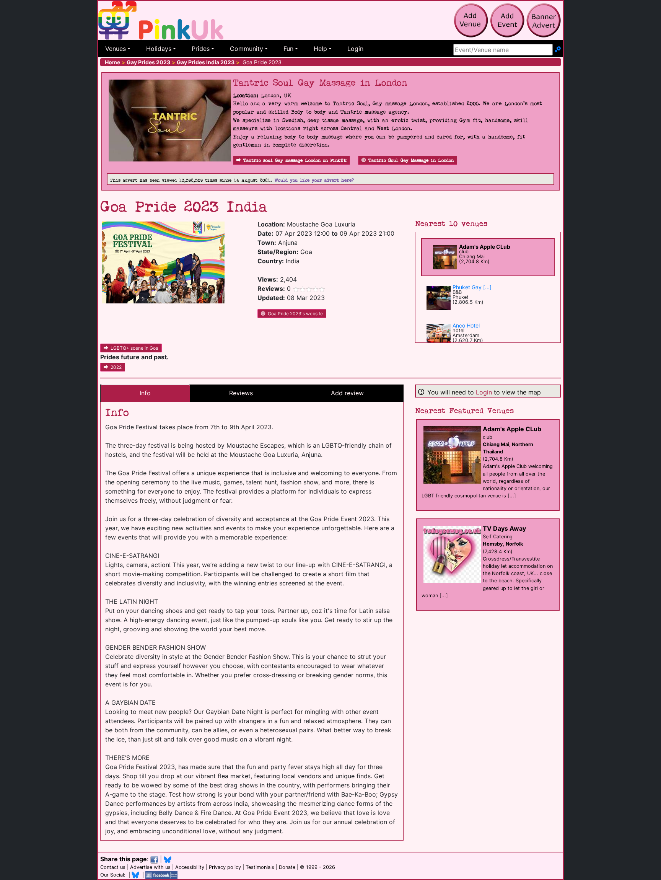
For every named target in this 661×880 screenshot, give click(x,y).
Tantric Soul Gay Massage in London (411, 160)
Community (246, 48)
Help (320, 48)
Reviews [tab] (241, 393)
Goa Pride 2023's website (295, 313)
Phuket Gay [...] (472, 287)
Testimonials (260, 867)
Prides (201, 48)
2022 (116, 367)
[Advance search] (558, 50)
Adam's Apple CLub (484, 246)
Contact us (112, 867)
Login (355, 48)
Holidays (158, 48)
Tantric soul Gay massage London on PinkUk (295, 160)
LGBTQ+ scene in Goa (134, 348)
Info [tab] (145, 393)
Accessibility (189, 867)
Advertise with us (150, 867)
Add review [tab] (347, 393)
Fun (288, 48)
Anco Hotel (466, 325)
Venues (115, 48)
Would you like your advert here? (314, 180)
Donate (287, 867)
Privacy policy (225, 867)
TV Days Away (504, 528)
